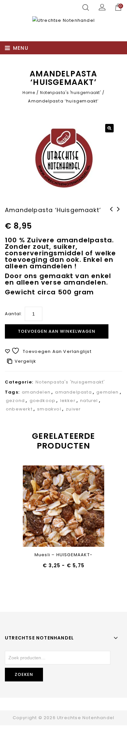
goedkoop (43, 400)
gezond (15, 400)
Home (28, 92)
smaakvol (49, 409)
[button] (109, 128)
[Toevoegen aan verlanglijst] (46, 506)
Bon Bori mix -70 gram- (111, 217)
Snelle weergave (63, 506)
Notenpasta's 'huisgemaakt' (70, 92)
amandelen (36, 392)
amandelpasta (73, 392)
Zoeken (24, 674)
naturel (89, 400)
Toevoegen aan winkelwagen (56, 331)
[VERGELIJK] (80, 506)
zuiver (73, 409)
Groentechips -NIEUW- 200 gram (118, 217)
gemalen (107, 392)
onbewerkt (19, 409)
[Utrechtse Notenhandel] (63, 20)
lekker (68, 400)
